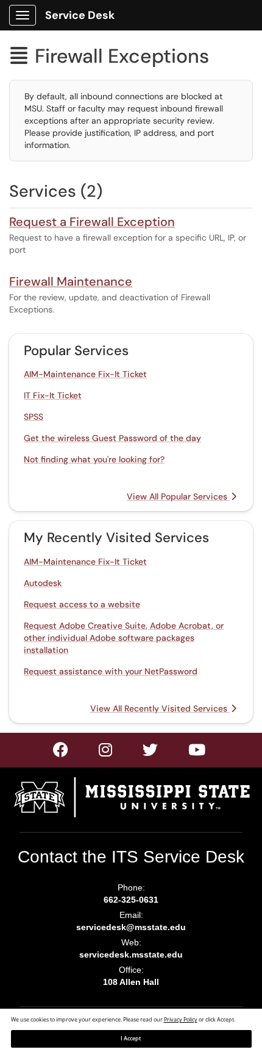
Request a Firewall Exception (92, 222)
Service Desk (80, 15)
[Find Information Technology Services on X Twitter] (106, 752)
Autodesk (43, 582)
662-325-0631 (131, 900)
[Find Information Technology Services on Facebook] (61, 752)
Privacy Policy (180, 1019)
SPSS (33, 416)
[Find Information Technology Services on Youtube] (197, 752)
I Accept (131, 1038)
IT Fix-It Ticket (53, 395)
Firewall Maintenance (70, 281)
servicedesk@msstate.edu (131, 927)
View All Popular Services (178, 496)
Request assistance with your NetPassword (110, 671)
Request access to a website (82, 604)
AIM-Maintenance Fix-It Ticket (85, 374)
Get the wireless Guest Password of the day (112, 437)
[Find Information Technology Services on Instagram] (150, 752)
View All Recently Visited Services (160, 708)
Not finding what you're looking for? (94, 459)
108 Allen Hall (131, 982)
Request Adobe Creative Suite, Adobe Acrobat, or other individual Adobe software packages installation (124, 637)
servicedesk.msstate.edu (131, 954)
